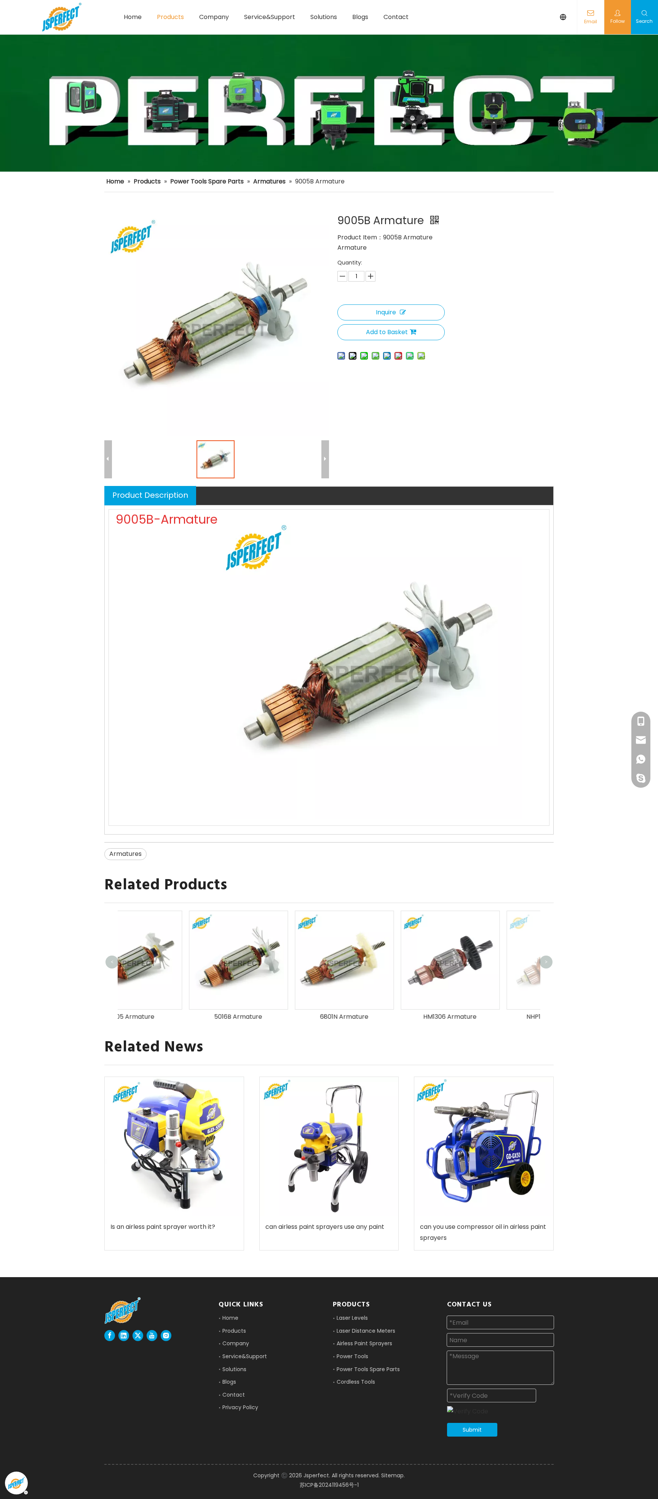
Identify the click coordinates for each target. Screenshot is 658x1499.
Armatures (125, 853)
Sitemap (392, 1475)
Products (234, 1331)
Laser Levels (352, 1318)
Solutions (234, 1369)
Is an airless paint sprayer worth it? (162, 1226)
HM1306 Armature (382, 1016)
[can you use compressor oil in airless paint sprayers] (483, 1146)
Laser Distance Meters (366, 1331)
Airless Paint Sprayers (364, 1343)
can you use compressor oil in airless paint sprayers (483, 1232)
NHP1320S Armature (488, 1016)
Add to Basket (387, 332)
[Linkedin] (123, 1335)
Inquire (386, 312)
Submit (472, 1430)
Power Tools (352, 1356)
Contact (233, 1395)
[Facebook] (109, 1335)
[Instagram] (166, 1335)
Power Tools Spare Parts (368, 1369)
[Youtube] (152, 1335)
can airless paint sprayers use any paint (324, 1226)
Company (235, 1343)
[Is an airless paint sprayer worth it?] (174, 1146)
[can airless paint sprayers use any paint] (329, 1146)
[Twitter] (138, 1335)
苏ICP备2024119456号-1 (329, 1485)
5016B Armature (171, 1016)
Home (230, 1318)
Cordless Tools (356, 1382)
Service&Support (244, 1356)
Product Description (150, 495)
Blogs (229, 1382)
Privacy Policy (240, 1407)
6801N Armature (276, 1016)
